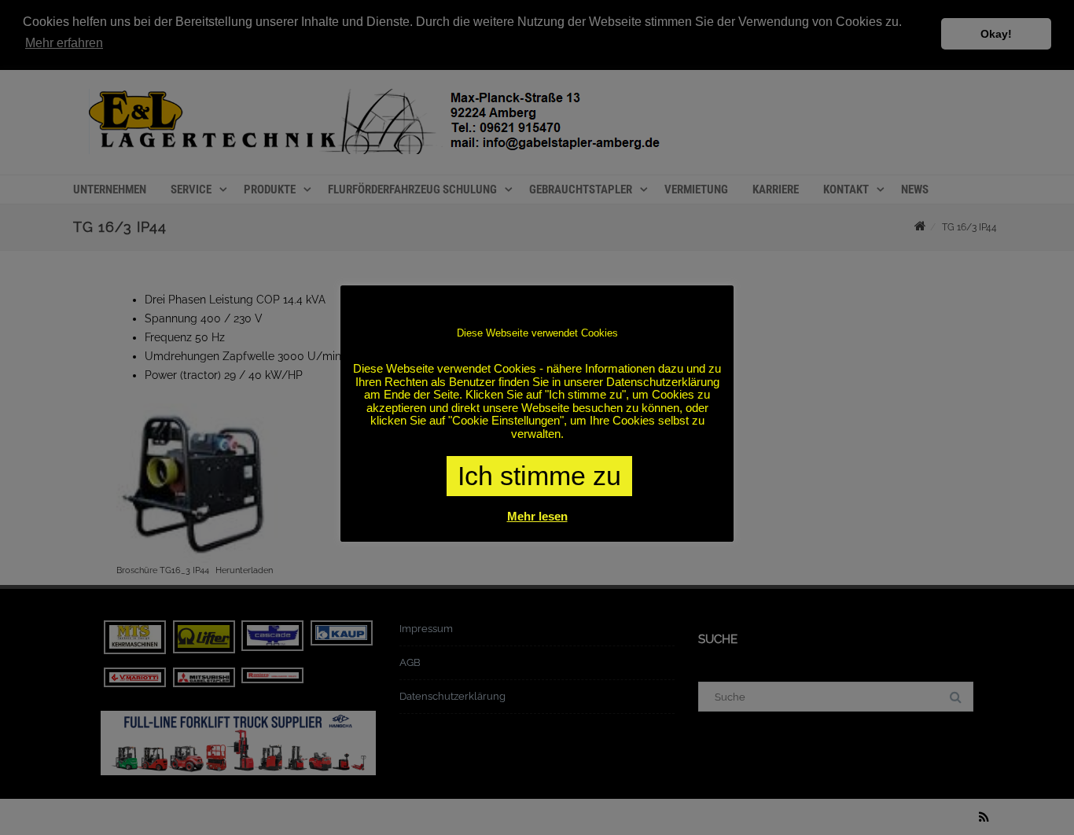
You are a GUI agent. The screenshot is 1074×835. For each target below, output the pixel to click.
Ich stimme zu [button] (539, 476)
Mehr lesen (537, 516)
